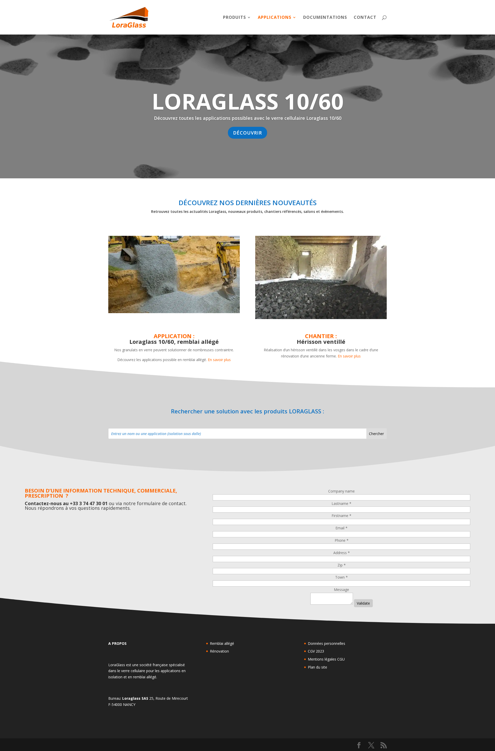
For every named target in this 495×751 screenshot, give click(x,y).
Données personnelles (326, 643)
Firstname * (341, 515)
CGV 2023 (316, 651)
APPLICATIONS (274, 17)
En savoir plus (219, 359)
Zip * (341, 565)
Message (341, 589)
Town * (341, 577)
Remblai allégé (222, 643)
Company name (341, 491)
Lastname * (341, 503)
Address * (341, 552)
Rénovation (219, 651)
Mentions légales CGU (326, 659)
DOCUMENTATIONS (325, 17)
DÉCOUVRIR (247, 133)
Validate (363, 603)
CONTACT (365, 17)
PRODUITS (234, 17)
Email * (341, 527)
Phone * (342, 540)
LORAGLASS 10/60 (248, 101)
